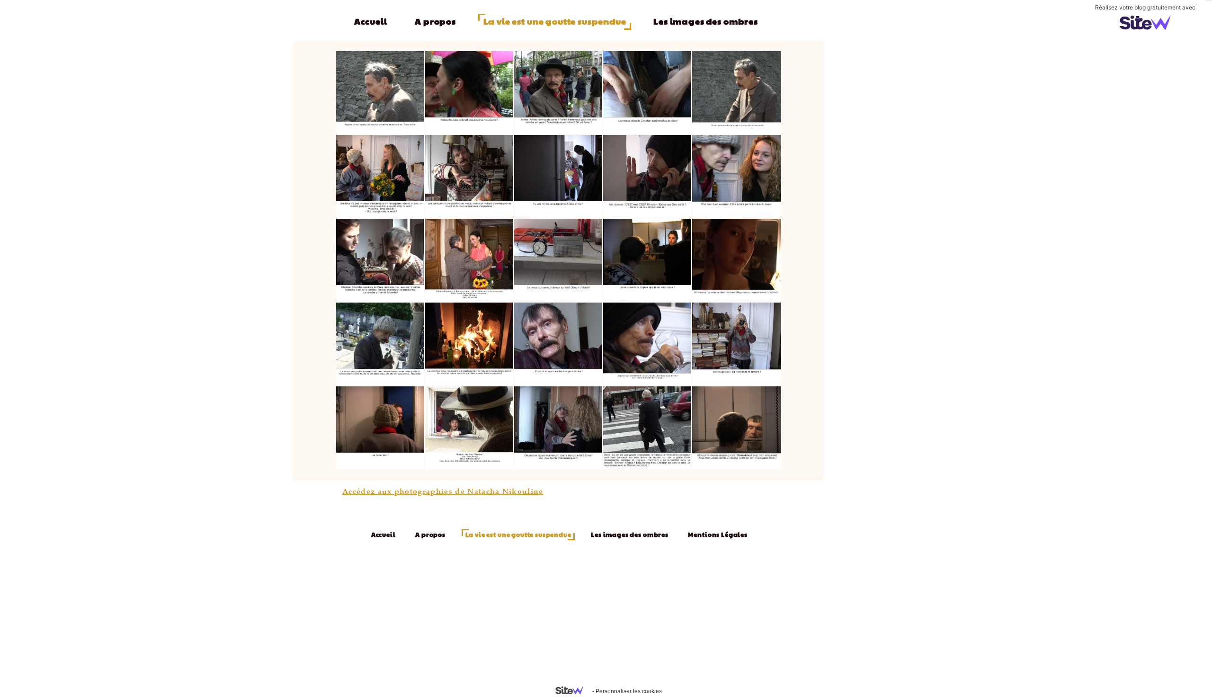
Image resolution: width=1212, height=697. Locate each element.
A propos (435, 21)
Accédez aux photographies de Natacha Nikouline (443, 491)
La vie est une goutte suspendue (554, 21)
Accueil (371, 21)
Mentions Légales (717, 534)
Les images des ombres (705, 21)
